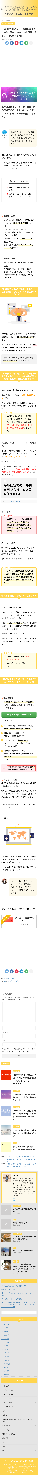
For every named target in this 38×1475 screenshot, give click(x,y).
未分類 (5, 978)
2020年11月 (5, 1364)
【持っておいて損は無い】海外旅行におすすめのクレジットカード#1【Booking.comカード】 (21, 1159)
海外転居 (9, 981)
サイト (4, 1041)
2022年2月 (5, 1349)
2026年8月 (5, 1324)
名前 (4, 1024)
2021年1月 (5, 1360)
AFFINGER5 (25, 1472)
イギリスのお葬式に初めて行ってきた (14, 1286)
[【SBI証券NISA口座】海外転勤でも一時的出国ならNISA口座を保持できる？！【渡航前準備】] (21, 43)
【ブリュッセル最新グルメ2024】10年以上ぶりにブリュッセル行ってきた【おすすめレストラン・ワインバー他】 (18, 1304)
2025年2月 (5, 1335)
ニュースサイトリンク (12, 502)
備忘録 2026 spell (20, 1223)
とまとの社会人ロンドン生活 (19, 14)
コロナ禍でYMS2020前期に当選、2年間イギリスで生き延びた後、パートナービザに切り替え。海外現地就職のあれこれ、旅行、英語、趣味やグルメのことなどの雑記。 (19, 1466)
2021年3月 (5, 1357)
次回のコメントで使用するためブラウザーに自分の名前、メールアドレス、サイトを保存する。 (19, 1050)
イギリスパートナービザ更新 (23, 1251)
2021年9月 (5, 1353)
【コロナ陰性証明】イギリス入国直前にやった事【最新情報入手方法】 (24, 1133)
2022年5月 (5, 1346)
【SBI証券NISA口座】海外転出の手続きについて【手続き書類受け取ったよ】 (24, 1097)
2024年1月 (5, 1339)
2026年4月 (5, 1328)
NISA (4, 981)
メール (5, 1033)
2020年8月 (5, 1367)
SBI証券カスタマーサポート (18, 715)
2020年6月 (5, 1371)
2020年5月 (5, 1375)
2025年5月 (5, 1332)
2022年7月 (5, 1342)
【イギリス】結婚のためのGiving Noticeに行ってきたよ (19, 1294)
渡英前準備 (11, 978)
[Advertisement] (19, 66)
